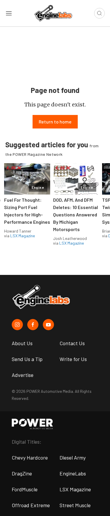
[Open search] (99, 13)
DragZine (22, 473)
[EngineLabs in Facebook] (32, 324)
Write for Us (73, 359)
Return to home (55, 121)
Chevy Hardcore (30, 457)
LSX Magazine (22, 235)
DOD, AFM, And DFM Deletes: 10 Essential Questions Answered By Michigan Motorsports (75, 214)
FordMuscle (25, 489)
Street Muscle (75, 505)
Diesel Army (73, 457)
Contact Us (72, 343)
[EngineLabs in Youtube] (48, 324)
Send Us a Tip (27, 359)
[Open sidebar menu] (8, 13)
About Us (22, 343)
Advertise (22, 375)
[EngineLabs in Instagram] (17, 324)
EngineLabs (73, 473)
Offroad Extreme (31, 505)
